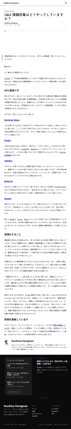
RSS (53, 413)
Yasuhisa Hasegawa (11, 3)
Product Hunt (60, 186)
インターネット (9, 11)
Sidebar (8, 160)
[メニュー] (66, 3)
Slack (26, 219)
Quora (19, 219)
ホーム (34, 408)
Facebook (55, 411)
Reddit (12, 219)
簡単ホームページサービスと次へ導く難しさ (18, 383)
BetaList (8, 181)
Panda (7, 140)
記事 (33, 411)
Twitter (7, 78)
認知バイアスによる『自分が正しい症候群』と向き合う (18, 374)
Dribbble (25, 149)
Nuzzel (7, 198)
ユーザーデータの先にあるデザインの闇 (18, 365)
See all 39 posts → (14, 392)
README (35, 416)
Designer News (12, 119)
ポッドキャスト (37, 413)
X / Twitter (55, 408)
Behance (34, 149)
